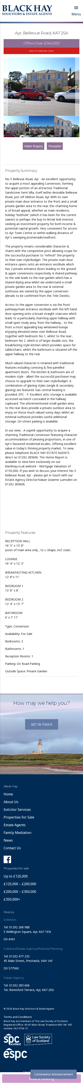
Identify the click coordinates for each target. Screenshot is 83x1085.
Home (8, 794)
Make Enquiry (33, 146)
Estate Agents (15, 825)
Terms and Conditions (18, 1017)
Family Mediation (17, 832)
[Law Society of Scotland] (38, 1039)
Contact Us (12, 848)
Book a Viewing (41, 1078)
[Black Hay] (27, 10)
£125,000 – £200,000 (20, 884)
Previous (6, 86)
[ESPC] (12, 1039)
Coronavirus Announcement (53, 1074)
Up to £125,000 (16, 876)
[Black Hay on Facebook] (7, 860)
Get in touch (41, 724)
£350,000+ (12, 899)
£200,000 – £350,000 (20, 891)
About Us (11, 801)
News (8, 840)
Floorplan (54, 146)
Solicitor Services (17, 809)
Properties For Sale (19, 817)
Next (77, 86)
